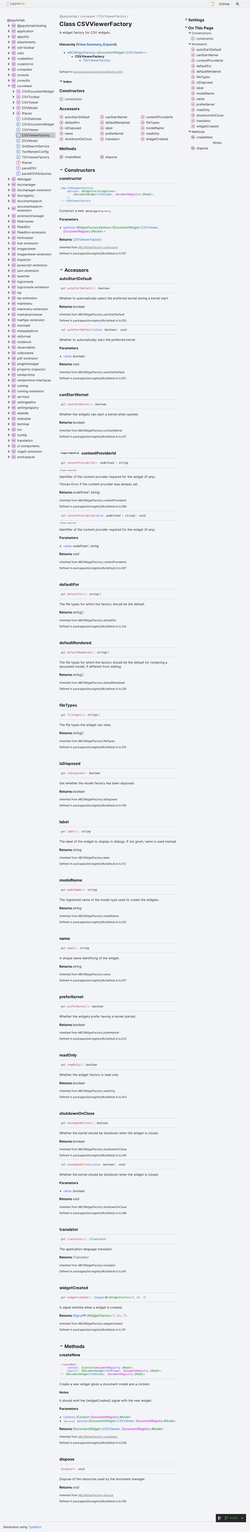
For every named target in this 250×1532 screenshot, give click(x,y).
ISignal (99, 1297)
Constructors (201, 33)
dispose (108, 1495)
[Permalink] (85, 178)
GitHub (224, 4)
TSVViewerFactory (96, 60)
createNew (110, 1436)
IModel (147, 194)
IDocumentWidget (111, 52)
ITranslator (97, 1239)
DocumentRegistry (128, 194)
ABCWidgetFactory (81, 52)
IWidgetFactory (120, 1297)
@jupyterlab (15, 4)
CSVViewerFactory (112, 16)
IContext (87, 1367)
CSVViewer (134, 52)
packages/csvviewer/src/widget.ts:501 (98, 71)
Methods (198, 132)
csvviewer (87, 16)
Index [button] (67, 82)
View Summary (90, 44)
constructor (110, 247)
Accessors (199, 44)
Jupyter (212, 4)
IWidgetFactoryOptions (97, 191)
